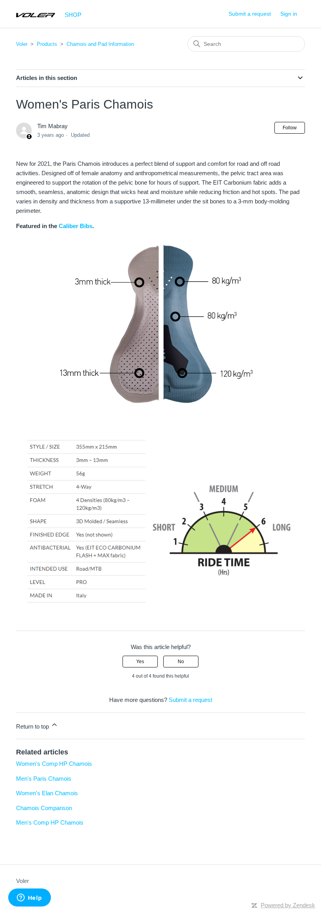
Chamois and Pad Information (100, 44)
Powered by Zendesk (288, 905)
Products (47, 44)
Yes (140, 661)
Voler (21, 44)
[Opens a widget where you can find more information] (29, 898)
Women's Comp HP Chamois (54, 763)
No (181, 661)
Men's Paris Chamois (43, 778)
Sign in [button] (288, 14)
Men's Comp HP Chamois (49, 822)
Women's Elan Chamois (47, 793)
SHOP (73, 14)
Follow (290, 128)
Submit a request (250, 14)
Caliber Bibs (75, 226)
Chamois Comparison (44, 808)
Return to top (33, 726)
